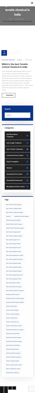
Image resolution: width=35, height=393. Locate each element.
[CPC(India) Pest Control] (6, 3)
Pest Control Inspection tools (13, 279)
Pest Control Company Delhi (13, 232)
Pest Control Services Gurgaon (14, 286)
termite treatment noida (12, 361)
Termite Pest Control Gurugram (14, 341)
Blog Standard (19, 19)
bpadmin (19, 60)
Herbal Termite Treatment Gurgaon (15, 228)
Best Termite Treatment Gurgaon (14, 212)
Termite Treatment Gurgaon (13, 353)
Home (10, 19)
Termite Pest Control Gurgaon (13, 337)
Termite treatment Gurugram (13, 357)
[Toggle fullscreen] (6, 388)
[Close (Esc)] (14, 388)
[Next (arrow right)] (6, 391)
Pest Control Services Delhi (13, 282)
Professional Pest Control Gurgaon (15, 298)
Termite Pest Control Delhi (13, 333)
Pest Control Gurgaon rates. (13, 243)
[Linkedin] (18, 52)
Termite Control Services (12, 322)
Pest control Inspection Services (14, 275)
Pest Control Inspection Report (14, 271)
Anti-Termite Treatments (8, 60)
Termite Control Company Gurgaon (15, 302)
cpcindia (8, 216)
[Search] (28, 115)
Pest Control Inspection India (13, 263)
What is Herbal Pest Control (13, 368)
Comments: (28, 60)
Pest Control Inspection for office (14, 255)
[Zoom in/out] (2, 388)
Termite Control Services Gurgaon (14, 329)
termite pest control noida (13, 345)
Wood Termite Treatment (12, 372)
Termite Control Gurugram (12, 314)
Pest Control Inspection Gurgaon (14, 259)
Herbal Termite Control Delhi (13, 220)
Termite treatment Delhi (12, 349)
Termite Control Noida (11, 318)
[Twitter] (14, 52)
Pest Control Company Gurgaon (14, 236)
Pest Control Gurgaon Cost (13, 239)
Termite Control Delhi (11, 306)
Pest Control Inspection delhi (13, 251)
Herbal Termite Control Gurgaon (14, 224)
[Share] (10, 388)
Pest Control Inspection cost (13, 247)
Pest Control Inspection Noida (13, 267)
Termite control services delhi (14, 325)
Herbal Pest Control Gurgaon (21, 216)
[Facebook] (10, 52)
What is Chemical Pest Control (14, 365)
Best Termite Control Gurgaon (13, 204)
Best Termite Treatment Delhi (13, 208)
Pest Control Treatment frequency (15, 290)
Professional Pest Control (12, 294)
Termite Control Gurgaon (12, 310)
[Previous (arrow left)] (2, 391)
